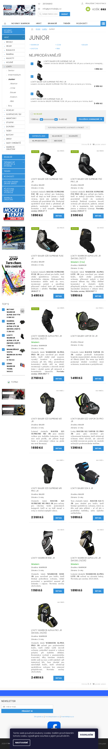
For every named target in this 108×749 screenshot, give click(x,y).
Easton (13, 97)
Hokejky (10, 110)
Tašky (9, 130)
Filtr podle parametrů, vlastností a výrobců (66, 127)
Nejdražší (73, 136)
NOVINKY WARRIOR (20, 23)
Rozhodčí (82, 23)
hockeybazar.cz (52, 717)
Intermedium (14, 74)
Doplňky (10, 126)
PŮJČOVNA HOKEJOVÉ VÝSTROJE (9, 190)
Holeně (9, 62)
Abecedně (58, 141)
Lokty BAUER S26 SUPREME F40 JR (59, 61)
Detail (59, 216)
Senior (11, 70)
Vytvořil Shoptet (99, 744)
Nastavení (21, 742)
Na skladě (38, 114)
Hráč (39, 23)
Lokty (9, 66)
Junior (11, 79)
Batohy (9, 134)
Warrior (13, 83)
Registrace (101, 3)
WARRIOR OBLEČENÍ (10, 148)
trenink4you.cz (67, 717)
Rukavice (10, 50)
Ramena (10, 54)
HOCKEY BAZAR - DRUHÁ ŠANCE (11, 182)
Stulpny (10, 122)
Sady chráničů (13, 143)
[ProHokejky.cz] (19, 10)
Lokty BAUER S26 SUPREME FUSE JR (47, 99)
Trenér (66, 23)
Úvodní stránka (5, 23)
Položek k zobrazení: (90, 119)
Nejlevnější (57, 136)
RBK (12, 101)
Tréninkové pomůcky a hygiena (9, 164)
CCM (12, 88)
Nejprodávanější (39, 141)
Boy (10, 105)
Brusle (9, 42)
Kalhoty (10, 58)
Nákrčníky (11, 118)
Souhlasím (86, 734)
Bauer (13, 92)
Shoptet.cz (38, 717)
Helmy (9, 46)
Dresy (9, 139)
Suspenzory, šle (13, 114)
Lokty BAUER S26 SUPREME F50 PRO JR (48, 81)
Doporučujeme (38, 136)
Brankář (52, 23)
